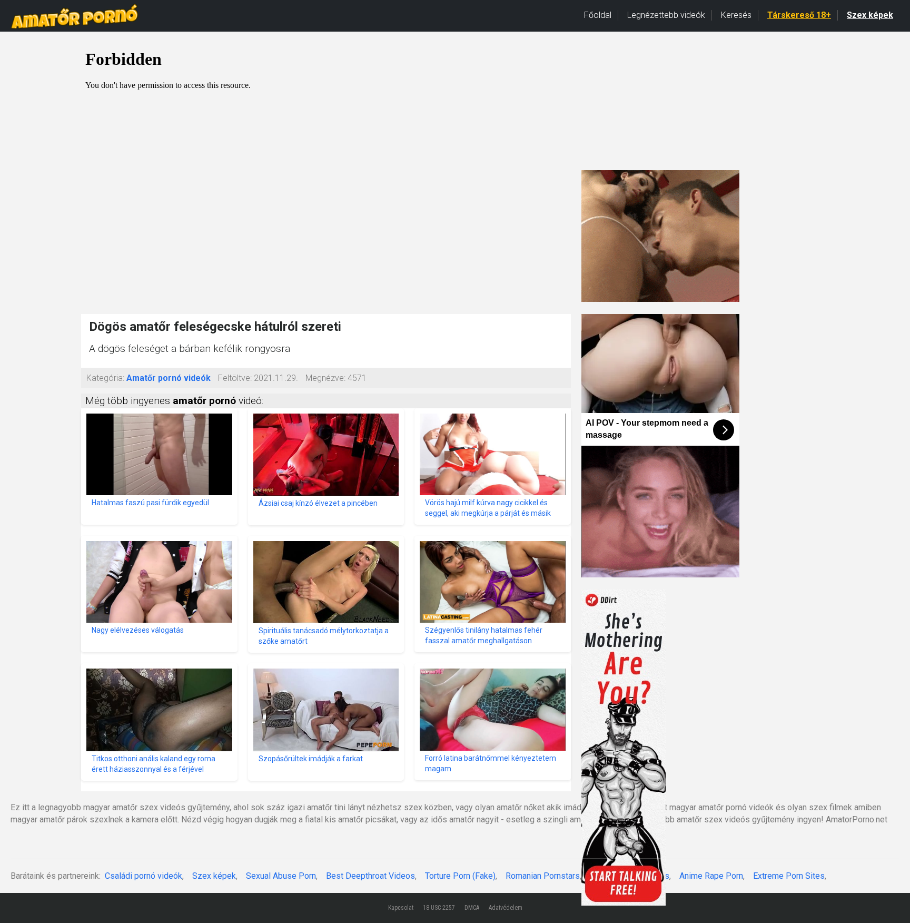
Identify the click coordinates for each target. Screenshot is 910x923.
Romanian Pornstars (543, 876)
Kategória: (105, 378)
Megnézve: (325, 378)
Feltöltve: (235, 378)
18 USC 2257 (439, 907)
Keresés (736, 15)
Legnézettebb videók (666, 15)
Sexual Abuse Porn (281, 876)
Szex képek (870, 15)
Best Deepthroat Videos (370, 876)
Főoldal (597, 15)
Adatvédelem (505, 907)
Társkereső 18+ (799, 15)
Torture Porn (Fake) (460, 876)
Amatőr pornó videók (168, 378)
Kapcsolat (400, 907)
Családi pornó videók (143, 876)
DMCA (471, 907)
